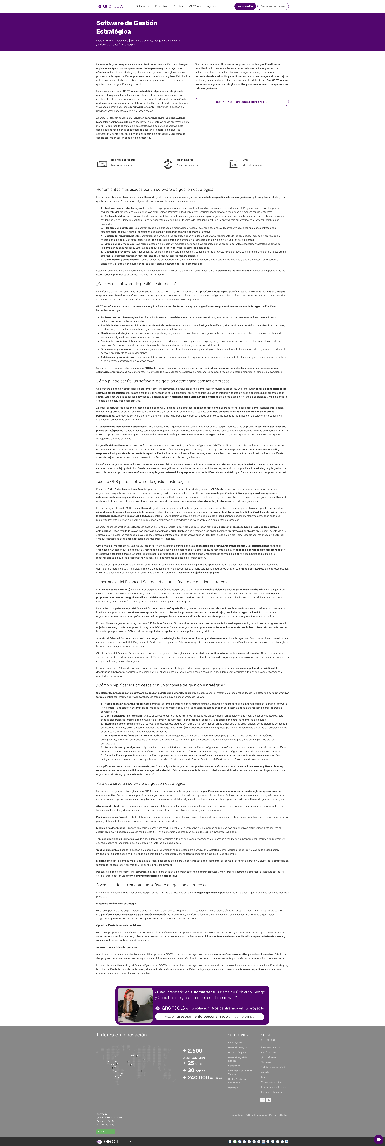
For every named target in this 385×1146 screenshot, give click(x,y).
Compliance (234, 1065)
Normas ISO (234, 1087)
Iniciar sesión (245, 6)
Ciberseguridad (235, 1042)
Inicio (99, 40)
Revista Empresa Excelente (274, 1087)
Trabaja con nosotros (271, 1082)
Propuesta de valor (270, 1047)
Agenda (265, 1072)
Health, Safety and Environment (237, 1081)
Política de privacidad (256, 1115)
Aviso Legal (237, 1115)
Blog (263, 1077)
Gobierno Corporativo (238, 1052)
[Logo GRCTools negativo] (114, 1141)
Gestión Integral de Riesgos (237, 1059)
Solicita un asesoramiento (273, 1067)
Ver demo (266, 1062)
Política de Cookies (278, 1115)
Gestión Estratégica (237, 1047)
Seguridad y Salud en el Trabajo (240, 1072)
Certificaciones (268, 1052)
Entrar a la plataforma (271, 1092)
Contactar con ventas (273, 6)
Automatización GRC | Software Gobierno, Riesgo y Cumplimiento (142, 40)
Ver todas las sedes (105, 1132)
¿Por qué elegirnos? (270, 1057)
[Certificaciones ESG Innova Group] (258, 1141)
